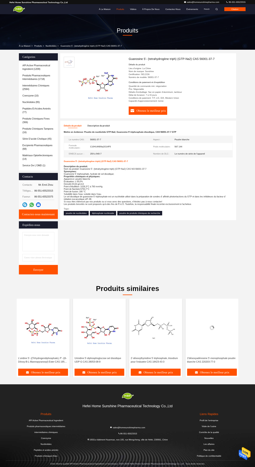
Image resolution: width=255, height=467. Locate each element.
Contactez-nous (172, 9)
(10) (30, 95)
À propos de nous (151, 9)
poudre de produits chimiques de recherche (139, 213)
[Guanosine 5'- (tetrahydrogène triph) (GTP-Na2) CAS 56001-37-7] (100, 82)
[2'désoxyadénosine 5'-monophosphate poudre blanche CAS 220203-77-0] (212, 327)
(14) (37, 157)
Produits (120, 9)
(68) (37, 147)
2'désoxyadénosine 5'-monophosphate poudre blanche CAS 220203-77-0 (211, 360)
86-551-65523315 (237, 2)
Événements (192, 9)
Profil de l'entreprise (209, 420)
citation (234, 9)
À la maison (105, 9)
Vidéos (133, 9)
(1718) (36, 77)
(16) (37, 131)
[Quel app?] (32, 205)
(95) (31, 102)
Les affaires (208, 444)
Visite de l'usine (209, 426)
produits (38, 46)
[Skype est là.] (25, 205)
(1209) (36, 67)
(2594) (35, 87)
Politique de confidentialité (209, 456)
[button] (22, 334)
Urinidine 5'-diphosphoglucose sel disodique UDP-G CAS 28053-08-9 (98, 360)
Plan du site (208, 450)
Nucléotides (51, 46)
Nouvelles (209, 438)
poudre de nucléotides (76, 213)
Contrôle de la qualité (209, 432)
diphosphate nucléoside (103, 213)
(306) (36, 120)
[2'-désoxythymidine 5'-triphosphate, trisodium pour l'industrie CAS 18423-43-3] (156, 327)
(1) (33, 165)
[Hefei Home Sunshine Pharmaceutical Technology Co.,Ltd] (18, 9)
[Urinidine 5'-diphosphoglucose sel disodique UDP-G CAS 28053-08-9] (99, 327)
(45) (37, 139)
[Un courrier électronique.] (38, 205)
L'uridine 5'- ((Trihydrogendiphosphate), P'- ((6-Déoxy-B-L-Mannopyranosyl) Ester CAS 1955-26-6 (42, 360)
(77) (36, 110)
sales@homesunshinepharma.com (203, 2)
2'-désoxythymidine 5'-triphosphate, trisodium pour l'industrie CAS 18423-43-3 (154, 360)
